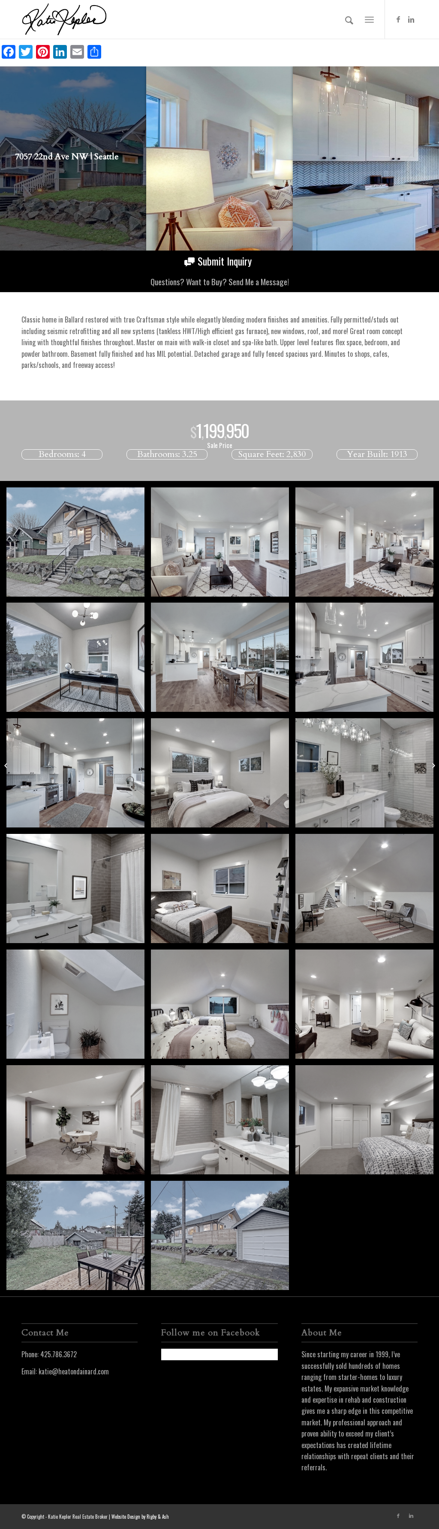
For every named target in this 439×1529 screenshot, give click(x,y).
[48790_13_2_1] (223, 1007)
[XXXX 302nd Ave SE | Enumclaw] (6, 764)
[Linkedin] (411, 18)
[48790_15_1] (78, 1123)
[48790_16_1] (223, 1123)
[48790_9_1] (78, 892)
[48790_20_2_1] (78, 545)
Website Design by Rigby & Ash (140, 1516)
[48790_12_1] (78, 1007)
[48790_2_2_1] (78, 660)
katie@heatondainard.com (74, 1371)
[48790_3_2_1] (223, 545)
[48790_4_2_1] (223, 660)
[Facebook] (398, 18)
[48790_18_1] (78, 1238)
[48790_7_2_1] (223, 776)
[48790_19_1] (223, 1238)
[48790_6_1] (78, 776)
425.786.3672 (58, 1354)
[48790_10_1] (223, 892)
